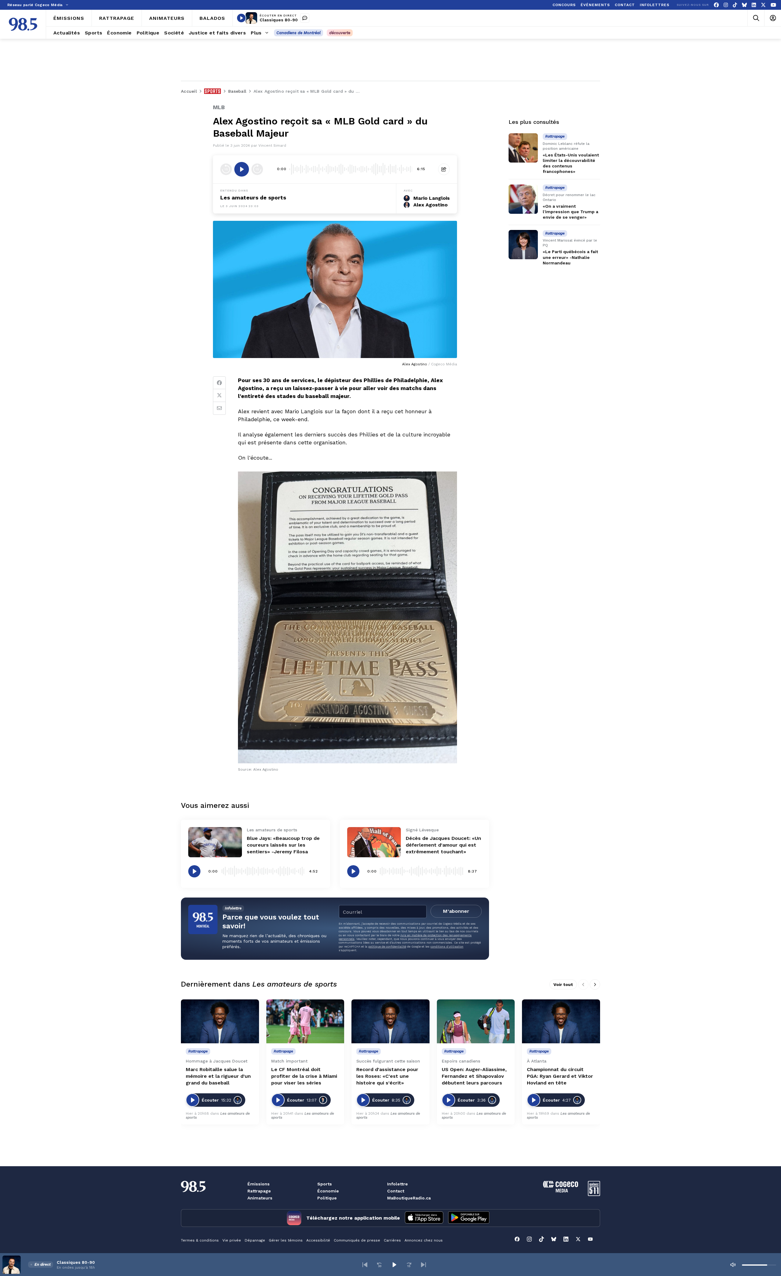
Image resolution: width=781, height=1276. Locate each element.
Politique (327, 1197)
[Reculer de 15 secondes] (226, 169)
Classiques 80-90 (279, 19)
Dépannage (255, 1240)
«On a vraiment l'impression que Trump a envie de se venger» (570, 212)
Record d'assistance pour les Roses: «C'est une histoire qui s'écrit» (387, 1076)
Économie (328, 1190)
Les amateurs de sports (253, 197)
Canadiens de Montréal (298, 32)
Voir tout (563, 984)
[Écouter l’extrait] (241, 169)
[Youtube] (773, 5)
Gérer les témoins (286, 1240)
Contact (395, 1190)
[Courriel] (219, 408)
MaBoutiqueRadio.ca (409, 1197)
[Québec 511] (594, 1194)
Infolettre (397, 1183)
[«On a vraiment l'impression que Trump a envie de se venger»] (523, 199)
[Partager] (444, 169)
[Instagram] (726, 5)
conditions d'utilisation (446, 946)
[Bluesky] (744, 5)
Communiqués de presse (357, 1240)
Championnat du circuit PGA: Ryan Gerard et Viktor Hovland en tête (560, 1076)
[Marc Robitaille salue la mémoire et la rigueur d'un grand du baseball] (220, 1021)
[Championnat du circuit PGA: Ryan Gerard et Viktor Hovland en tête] (561, 1021)
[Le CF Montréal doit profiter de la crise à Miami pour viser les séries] (305, 1021)
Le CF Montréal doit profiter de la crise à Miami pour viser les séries (304, 1076)
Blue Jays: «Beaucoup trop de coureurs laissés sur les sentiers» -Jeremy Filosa (283, 845)
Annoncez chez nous (424, 1240)
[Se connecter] (772, 18)
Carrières (392, 1240)
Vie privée (231, 1240)
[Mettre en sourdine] (733, 1264)
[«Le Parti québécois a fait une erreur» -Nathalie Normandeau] (523, 244)
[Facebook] (716, 5)
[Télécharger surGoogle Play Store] (468, 1218)
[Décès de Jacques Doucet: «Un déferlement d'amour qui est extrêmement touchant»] (374, 842)
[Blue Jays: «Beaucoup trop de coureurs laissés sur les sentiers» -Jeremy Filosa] (215, 842)
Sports (324, 1183)
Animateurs (259, 1197)
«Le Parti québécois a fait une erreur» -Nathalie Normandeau (570, 257)
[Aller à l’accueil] (23, 24)
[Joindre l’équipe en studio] (304, 18)
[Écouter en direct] (241, 18)
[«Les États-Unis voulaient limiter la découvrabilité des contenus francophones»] (523, 148)
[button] (365, 1265)
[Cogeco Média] (560, 1191)
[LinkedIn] (754, 5)
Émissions (258, 1183)
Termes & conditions (200, 1240)
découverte (339, 32)
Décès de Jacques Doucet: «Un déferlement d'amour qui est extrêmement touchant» (443, 845)
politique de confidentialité (387, 946)
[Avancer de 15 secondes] (257, 169)
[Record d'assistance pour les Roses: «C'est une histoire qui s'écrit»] (390, 1021)
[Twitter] (219, 395)
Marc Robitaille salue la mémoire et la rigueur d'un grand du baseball (218, 1076)
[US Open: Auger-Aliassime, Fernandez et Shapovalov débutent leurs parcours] (476, 1021)
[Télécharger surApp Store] (424, 1218)
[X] (763, 5)
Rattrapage (259, 1190)
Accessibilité (318, 1240)
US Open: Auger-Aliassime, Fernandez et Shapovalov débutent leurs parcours (474, 1076)
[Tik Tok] (735, 5)
